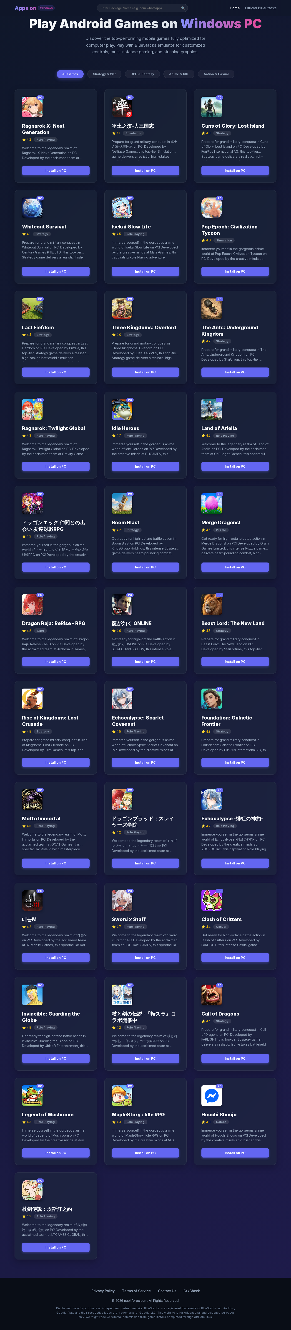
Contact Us (167, 1291)
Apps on (34, 8)
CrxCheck (191, 1291)
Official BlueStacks (260, 8)
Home (235, 8)
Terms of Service (136, 1291)
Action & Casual (216, 74)
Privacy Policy (103, 1291)
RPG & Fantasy (142, 74)
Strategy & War (104, 74)
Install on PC (55, 170)
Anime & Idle (179, 74)
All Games (70, 74)
